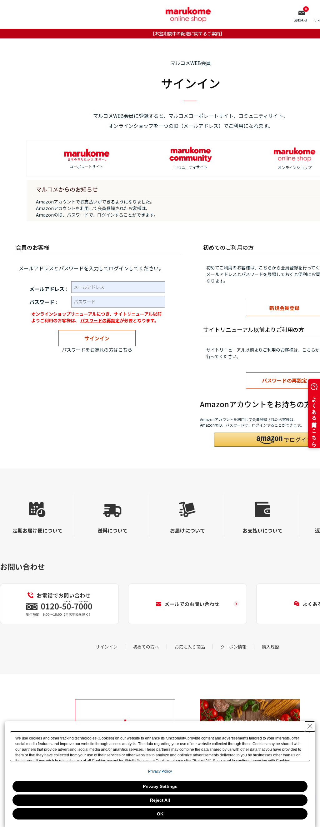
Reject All (160, 800)
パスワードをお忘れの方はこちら (97, 349)
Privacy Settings (160, 786)
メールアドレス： (49, 289)
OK (160, 813)
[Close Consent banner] (310, 726)
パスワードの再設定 (100, 320)
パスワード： (44, 302)
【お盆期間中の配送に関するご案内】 (187, 33)
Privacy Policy (160, 771)
